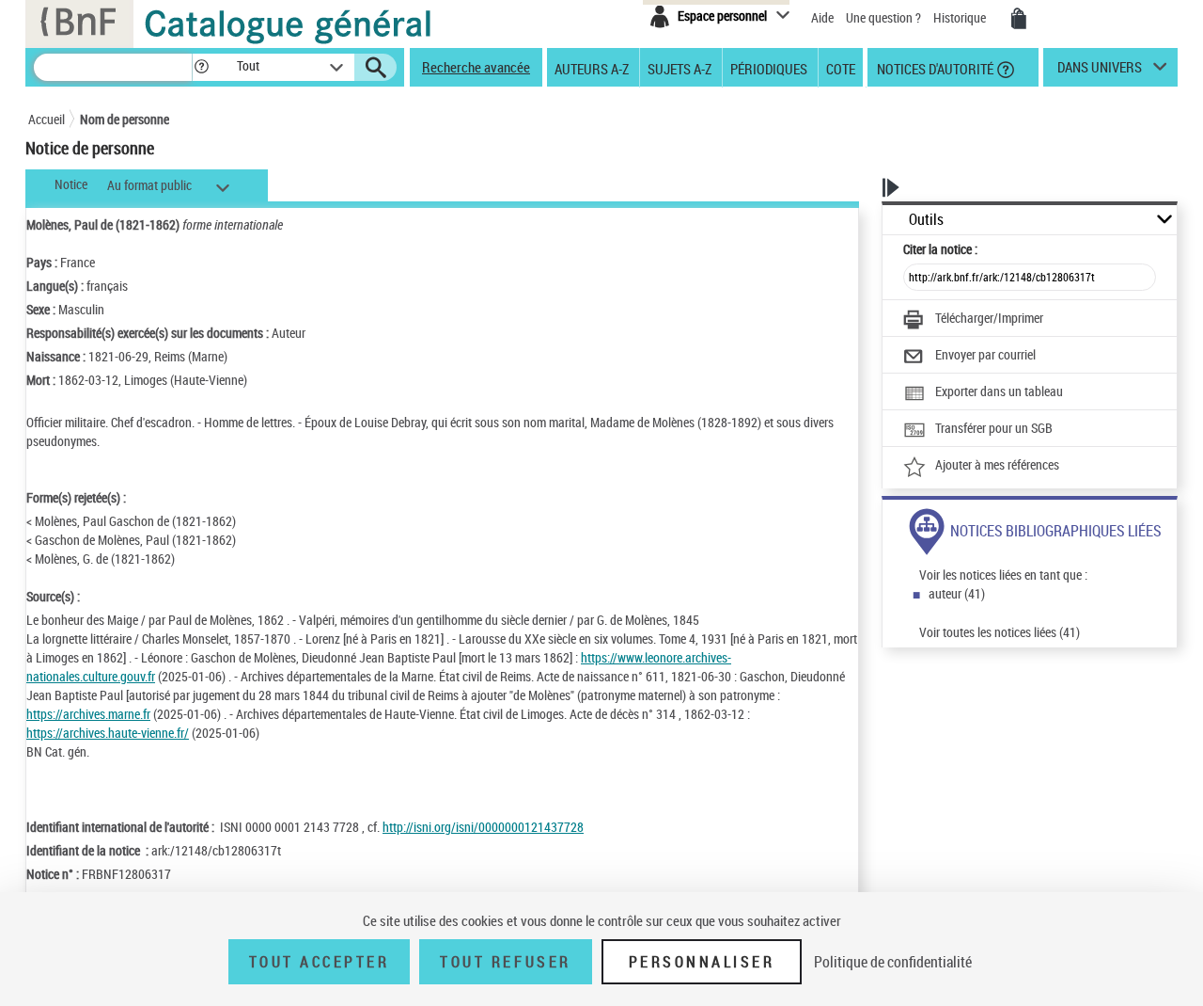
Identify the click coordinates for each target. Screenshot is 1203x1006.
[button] (201, 67)
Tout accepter (319, 961)
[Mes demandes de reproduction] (1019, 19)
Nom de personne (124, 119)
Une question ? (885, 17)
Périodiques (768, 67)
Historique (961, 17)
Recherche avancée (476, 66)
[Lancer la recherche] (376, 67)
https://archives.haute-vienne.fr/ (107, 733)
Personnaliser (702, 961)
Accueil (46, 119)
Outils (926, 220)
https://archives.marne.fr (88, 714)
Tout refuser (505, 961)
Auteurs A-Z (592, 67)
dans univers (1099, 71)
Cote (840, 67)
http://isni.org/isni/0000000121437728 (483, 827)
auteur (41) (957, 593)
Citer (940, 249)
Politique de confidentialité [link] (893, 961)
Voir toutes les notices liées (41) (999, 632)
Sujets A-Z (679, 67)
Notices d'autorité (933, 67)
